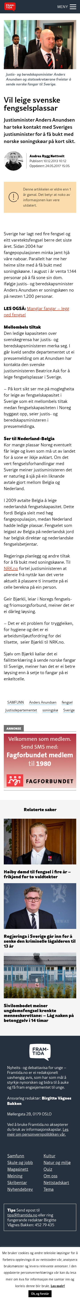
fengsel (67, 702)
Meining (14, 1176)
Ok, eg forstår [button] (40, 1294)
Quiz (48, 1169)
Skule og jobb (20, 1162)
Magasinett (17, 1169)
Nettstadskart (56, 1182)
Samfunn (15, 1156)
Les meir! (58, 1285)
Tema (49, 1189)
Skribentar (17, 1182)
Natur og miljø (57, 1162)
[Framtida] (10, 6)
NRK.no (11, 568)
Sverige (69, 710)
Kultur (49, 1156)
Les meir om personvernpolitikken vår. (37, 1132)
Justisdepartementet (21, 710)
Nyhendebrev (20, 1189)
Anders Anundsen (42, 702)
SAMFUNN (15, 702)
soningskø (50, 710)
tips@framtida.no (22, 1215)
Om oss (50, 1176)
